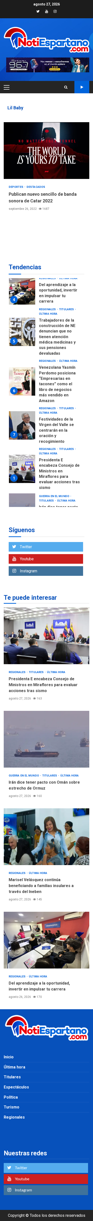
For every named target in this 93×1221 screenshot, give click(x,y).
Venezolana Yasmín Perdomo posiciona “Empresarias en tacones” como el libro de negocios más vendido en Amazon (22, 381)
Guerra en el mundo (54, 496)
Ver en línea (81, 87)
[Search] (65, 87)
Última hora (68, 278)
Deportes (16, 187)
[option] (46, 291)
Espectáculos (16, 1087)
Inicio (9, 1057)
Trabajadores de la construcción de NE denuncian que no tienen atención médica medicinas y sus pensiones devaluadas (22, 332)
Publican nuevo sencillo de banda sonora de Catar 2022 (46, 150)
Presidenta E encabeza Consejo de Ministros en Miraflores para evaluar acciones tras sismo (22, 469)
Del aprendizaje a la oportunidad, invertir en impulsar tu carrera (22, 290)
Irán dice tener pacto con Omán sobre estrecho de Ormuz (46, 739)
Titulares (67, 309)
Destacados (36, 187)
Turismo (11, 1107)
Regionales (48, 278)
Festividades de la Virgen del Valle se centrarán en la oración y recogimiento (22, 425)
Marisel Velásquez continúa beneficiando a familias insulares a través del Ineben (46, 836)
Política (11, 1097)
